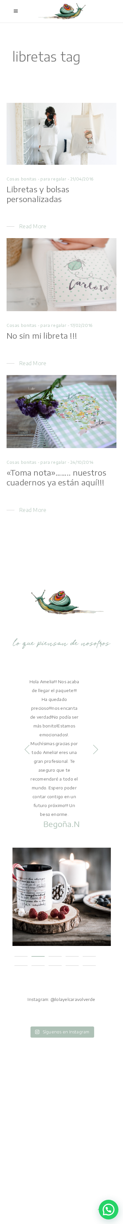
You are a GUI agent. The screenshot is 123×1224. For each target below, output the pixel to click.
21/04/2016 (82, 179)
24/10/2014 (82, 462)
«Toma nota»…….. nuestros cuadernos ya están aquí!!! (56, 477)
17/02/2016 (81, 325)
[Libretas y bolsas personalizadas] (61, 134)
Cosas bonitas (22, 179)
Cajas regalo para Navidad (61, 890)
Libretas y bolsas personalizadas (38, 194)
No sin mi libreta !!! (42, 335)
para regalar (53, 179)
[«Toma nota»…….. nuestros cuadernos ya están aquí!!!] (61, 411)
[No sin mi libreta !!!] (61, 274)
